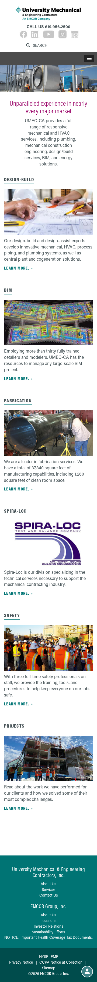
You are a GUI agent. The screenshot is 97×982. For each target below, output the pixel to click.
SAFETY (12, 615)
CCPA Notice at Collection (60, 962)
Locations (48, 920)
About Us (48, 883)
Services (49, 889)
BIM (8, 290)
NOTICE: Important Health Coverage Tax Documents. (48, 937)
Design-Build (19, 179)
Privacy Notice (21, 962)
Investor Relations (48, 926)
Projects (14, 726)
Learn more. (16, 268)
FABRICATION (18, 400)
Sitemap (48, 967)
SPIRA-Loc (15, 511)
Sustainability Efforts (48, 931)
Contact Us (48, 895)
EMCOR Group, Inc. (48, 906)
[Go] (29, 44)
